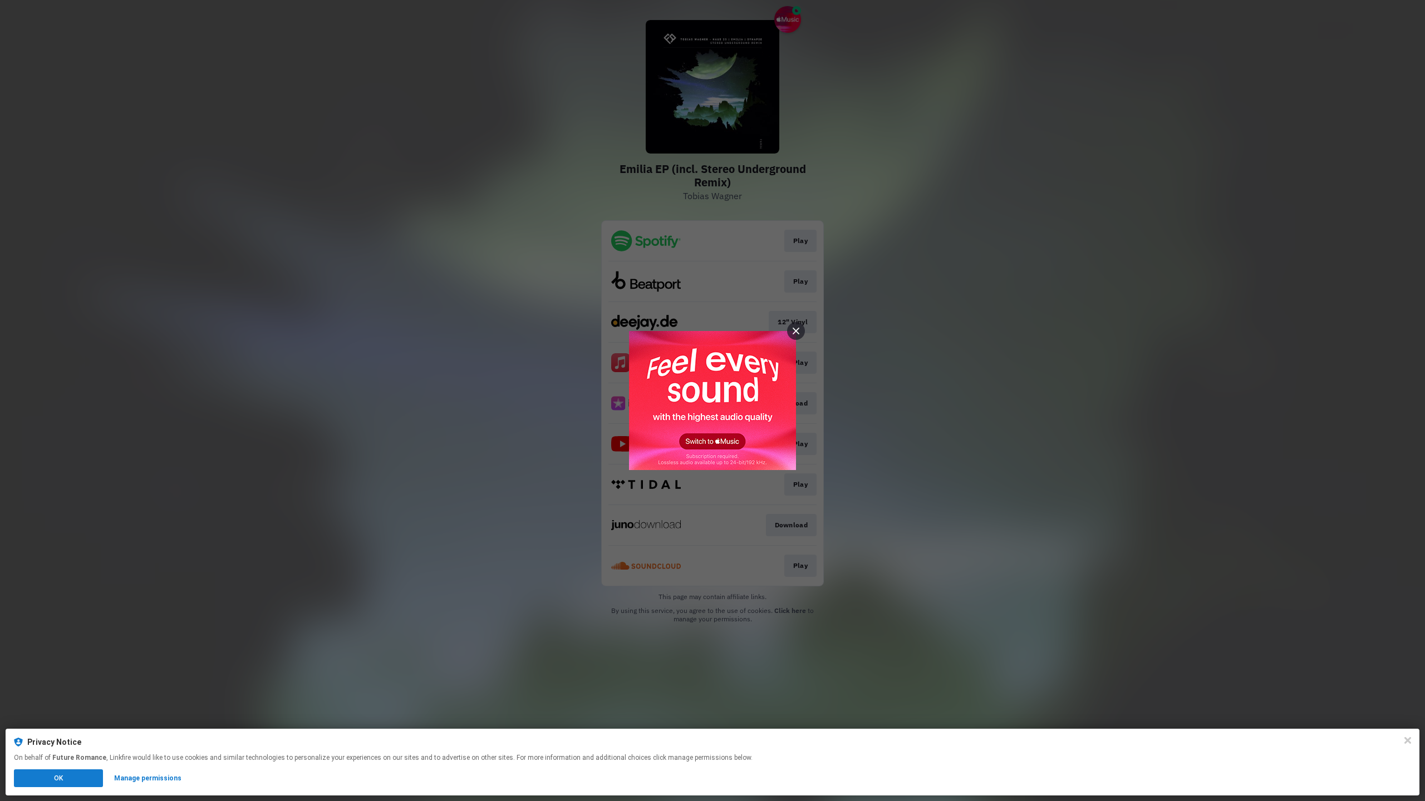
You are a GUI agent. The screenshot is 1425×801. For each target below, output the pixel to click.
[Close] (1408, 740)
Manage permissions (147, 778)
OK (58, 778)
